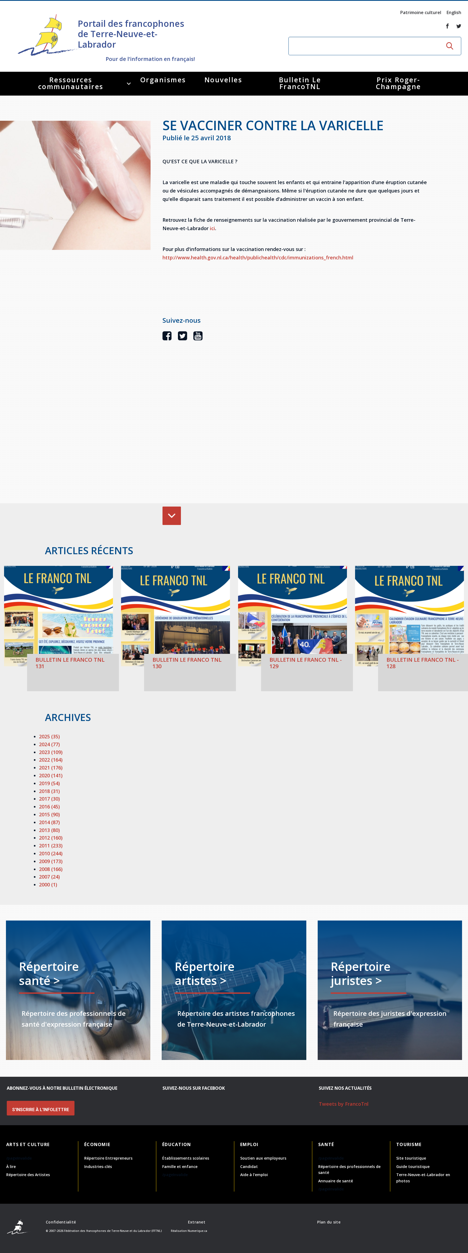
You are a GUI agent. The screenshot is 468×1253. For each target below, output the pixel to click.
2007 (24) (49, 876)
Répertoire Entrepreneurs (108, 1158)
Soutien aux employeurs (263, 1158)
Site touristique (411, 1158)
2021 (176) (51, 767)
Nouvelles (223, 79)
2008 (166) (51, 869)
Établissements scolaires (185, 1158)
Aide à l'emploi (254, 1174)
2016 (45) (49, 806)
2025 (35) (49, 736)
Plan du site (328, 1222)
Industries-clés (98, 1166)
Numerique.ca (197, 1231)
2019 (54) (49, 783)
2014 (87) (49, 822)
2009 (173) (51, 861)
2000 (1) (48, 884)
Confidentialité (61, 1222)
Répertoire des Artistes (28, 1174)
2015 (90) (49, 814)
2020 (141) (51, 775)
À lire (11, 1166)
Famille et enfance (179, 1166)
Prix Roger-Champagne (398, 83)
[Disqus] (295, 430)
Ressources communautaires (70, 83)
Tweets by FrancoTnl (344, 1104)
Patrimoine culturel (420, 12)
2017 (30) (49, 798)
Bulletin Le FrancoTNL (300, 83)
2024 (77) (49, 744)
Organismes (163, 79)
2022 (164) (51, 759)
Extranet (196, 1222)
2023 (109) (51, 752)
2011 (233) (51, 845)
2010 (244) (51, 853)
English (454, 12)
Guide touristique (413, 1166)
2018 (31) (49, 791)
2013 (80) (49, 830)
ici (212, 228)
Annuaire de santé (335, 1180)
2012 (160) (51, 837)
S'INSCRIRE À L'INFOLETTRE (40, 1109)
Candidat (249, 1166)
